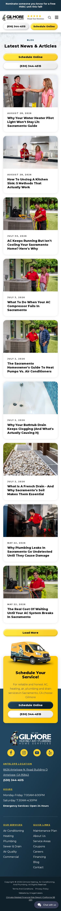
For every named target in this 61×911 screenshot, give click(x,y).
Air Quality (10, 851)
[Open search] (49, 17)
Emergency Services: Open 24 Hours (26, 805)
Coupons (39, 846)
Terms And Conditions (23, 888)
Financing (39, 856)
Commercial (11, 856)
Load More (30, 632)
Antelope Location (17, 764)
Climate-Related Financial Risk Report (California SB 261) (30, 898)
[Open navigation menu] (57, 17)
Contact (38, 867)
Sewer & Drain (12, 846)
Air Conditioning (13, 830)
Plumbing (9, 841)
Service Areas (41, 841)
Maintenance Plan (45, 830)
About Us (39, 836)
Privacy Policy (42, 888)
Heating (8, 836)
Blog (36, 862)
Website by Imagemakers (30, 893)
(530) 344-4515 (13, 780)
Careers (38, 851)
